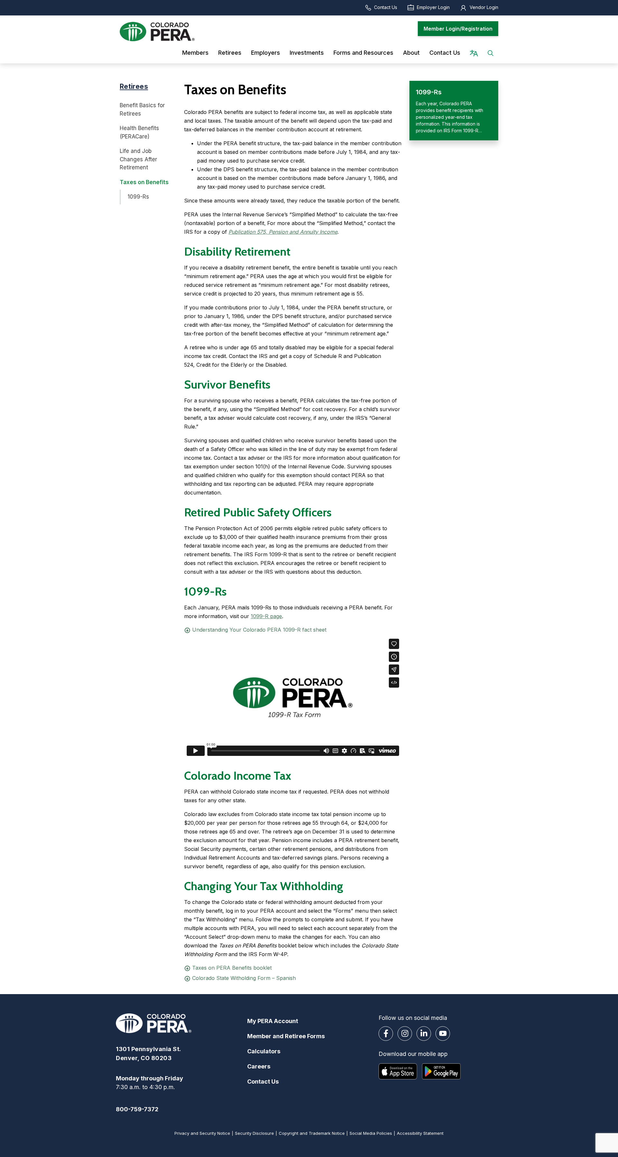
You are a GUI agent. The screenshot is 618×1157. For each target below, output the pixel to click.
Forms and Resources (363, 52)
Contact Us (385, 7)
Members (195, 52)
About (411, 52)
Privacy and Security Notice (202, 1133)
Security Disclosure (254, 1133)
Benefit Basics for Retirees (142, 109)
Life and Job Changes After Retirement (138, 159)
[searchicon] (490, 52)
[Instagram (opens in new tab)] (405, 1033)
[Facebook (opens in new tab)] (386, 1033)
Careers (258, 1066)
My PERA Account (272, 1021)
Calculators (263, 1051)
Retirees (229, 52)
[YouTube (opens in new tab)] (442, 1033)
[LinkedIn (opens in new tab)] (424, 1033)
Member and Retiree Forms (286, 1036)
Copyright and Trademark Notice (312, 1133)
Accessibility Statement (420, 1133)
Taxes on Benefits (144, 182)
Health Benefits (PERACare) (139, 132)
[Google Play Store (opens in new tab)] (441, 1071)
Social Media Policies (371, 1133)
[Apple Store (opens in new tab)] (398, 1071)
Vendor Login (484, 7)
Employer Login (433, 7)
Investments (307, 52)
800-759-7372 (137, 1109)
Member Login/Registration (458, 28)
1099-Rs (138, 196)
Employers (265, 52)
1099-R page (266, 616)
